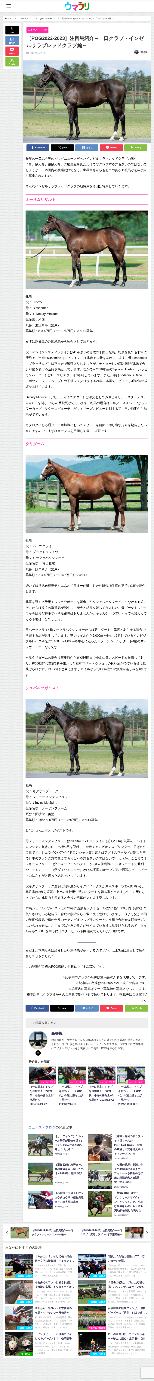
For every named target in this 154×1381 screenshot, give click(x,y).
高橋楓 (143, 52)
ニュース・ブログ (37, 29)
